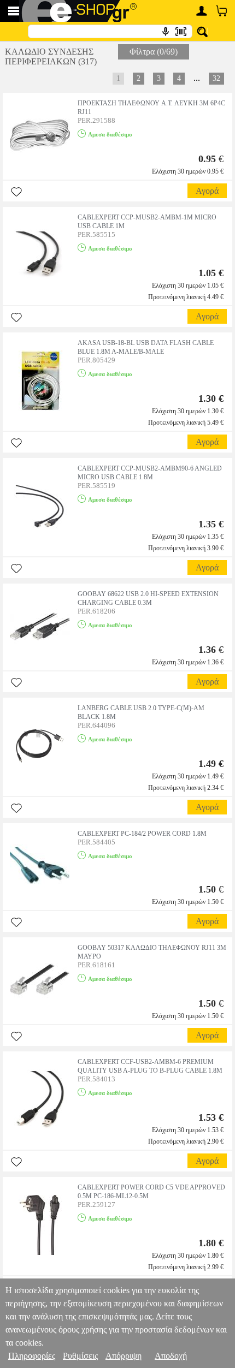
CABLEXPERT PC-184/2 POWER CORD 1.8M (142, 833)
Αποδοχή (171, 1355)
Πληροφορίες (31, 1355)
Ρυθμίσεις (80, 1355)
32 (216, 78)
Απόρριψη (123, 1355)
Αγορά (207, 190)
